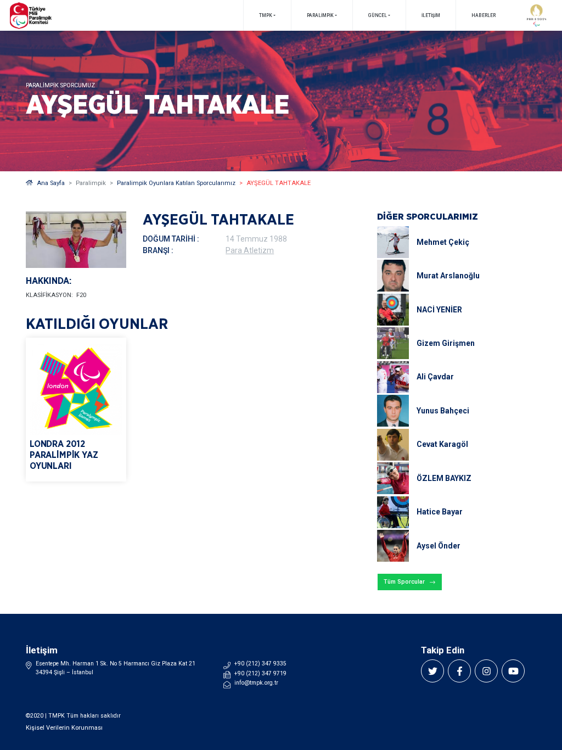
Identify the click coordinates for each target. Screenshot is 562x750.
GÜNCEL (377, 15)
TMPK (265, 15)
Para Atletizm (250, 250)
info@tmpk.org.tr (256, 682)
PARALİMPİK (320, 15)
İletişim (431, 15)
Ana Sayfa (51, 183)
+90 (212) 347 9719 (260, 673)
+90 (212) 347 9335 (260, 663)
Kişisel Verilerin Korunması (64, 727)
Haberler (483, 15)
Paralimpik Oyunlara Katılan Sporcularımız (176, 183)
